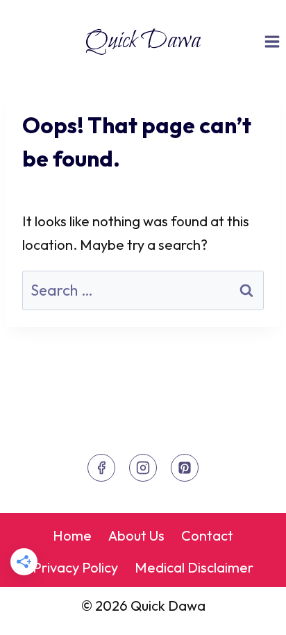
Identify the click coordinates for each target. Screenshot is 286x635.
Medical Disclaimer (194, 567)
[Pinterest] (185, 468)
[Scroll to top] (249, 611)
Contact (207, 535)
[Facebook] (101, 468)
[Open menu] (272, 41)
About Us (136, 535)
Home (72, 535)
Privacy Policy (75, 567)
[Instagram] (143, 468)
